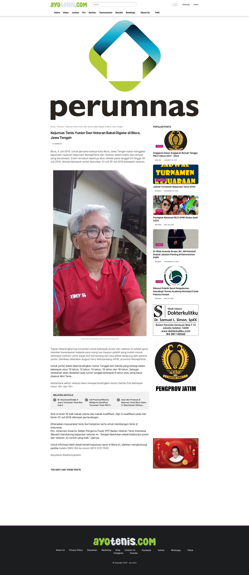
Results (119, 12)
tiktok (190, 550)
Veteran (60, 127)
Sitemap (186, 4)
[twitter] (180, 13)
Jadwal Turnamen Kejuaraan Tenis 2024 (174, 186)
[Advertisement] (175, 416)
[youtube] (197, 13)
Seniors (92, 12)
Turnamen (160, 180)
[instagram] (193, 13)
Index (195, 4)
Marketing (106, 550)
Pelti (157, 12)
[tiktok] (188, 13)
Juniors (75, 12)
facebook (146, 550)
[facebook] (176, 13)
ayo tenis (132, 563)
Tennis (159, 146)
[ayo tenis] (69, 6)
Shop (117, 550)
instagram (118, 553)
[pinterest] (68, 461)
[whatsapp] (184, 13)
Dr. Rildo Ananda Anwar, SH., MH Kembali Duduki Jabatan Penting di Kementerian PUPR (174, 254)
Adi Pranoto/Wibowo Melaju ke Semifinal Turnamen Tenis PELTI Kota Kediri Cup (99, 402)
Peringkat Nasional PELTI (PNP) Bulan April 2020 (175, 219)
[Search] (134, 4)
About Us (145, 12)
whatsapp (176, 550)
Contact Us (130, 550)
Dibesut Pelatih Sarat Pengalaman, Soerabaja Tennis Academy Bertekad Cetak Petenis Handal (175, 291)
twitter (161, 550)
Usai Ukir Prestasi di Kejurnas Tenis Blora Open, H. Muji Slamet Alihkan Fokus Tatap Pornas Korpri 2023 (134, 402)
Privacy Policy (76, 550)
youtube (134, 553)
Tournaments (105, 12)
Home (57, 12)
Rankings (130, 12)
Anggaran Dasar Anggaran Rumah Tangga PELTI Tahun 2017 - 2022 (175, 154)
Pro (83, 12)
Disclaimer (92, 550)
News (66, 12)
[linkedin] (73, 461)
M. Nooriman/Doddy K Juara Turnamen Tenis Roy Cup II (70, 402)
